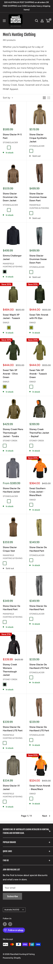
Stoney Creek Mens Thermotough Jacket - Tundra (13, 433)
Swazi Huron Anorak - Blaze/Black (39, 787)
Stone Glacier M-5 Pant (12, 136)
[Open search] (36, 20)
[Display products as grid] (44, 97)
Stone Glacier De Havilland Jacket (11, 490)
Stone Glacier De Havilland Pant (38, 549)
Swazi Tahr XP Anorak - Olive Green (10, 374)
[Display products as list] (49, 97)
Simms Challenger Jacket (12, 257)
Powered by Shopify (12, 958)
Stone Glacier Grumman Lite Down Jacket (10, 197)
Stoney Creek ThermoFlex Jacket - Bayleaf (39, 433)
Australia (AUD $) (11, 909)
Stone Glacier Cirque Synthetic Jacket (38, 138)
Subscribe (12, 896)
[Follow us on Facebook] (5, 924)
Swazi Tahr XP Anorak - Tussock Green (38, 374)
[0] (48, 20)
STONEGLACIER (10, 142)
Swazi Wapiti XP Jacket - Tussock (11, 316)
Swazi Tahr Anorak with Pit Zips (38, 316)
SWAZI (6, 322)
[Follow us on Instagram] (10, 924)
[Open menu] (4, 21)
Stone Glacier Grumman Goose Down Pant (38, 197)
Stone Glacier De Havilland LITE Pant (39, 666)
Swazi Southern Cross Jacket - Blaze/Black (37, 492)
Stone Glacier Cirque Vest (10, 549)
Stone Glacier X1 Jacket (11, 787)
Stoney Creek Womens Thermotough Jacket (10, 669)
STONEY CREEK (10, 440)
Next (44, 815)
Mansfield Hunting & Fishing (39, 206)
